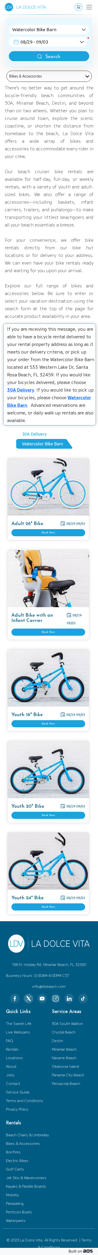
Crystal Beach (63, 1031)
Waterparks (15, 1220)
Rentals (12, 1049)
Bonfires (13, 1151)
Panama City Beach (68, 1074)
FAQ (9, 1040)
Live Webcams (18, 1031)
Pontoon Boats (19, 1211)
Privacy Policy (17, 1109)
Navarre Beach (64, 1057)
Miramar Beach (64, 1049)
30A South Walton (67, 1023)
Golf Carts (15, 1168)
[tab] (36, 434)
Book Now (48, 532)
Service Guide (17, 1091)
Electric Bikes (17, 1160)
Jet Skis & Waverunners (26, 1177)
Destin (57, 1040)
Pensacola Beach (66, 1083)
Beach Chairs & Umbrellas (27, 1134)
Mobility (12, 1194)
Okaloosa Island (65, 1066)
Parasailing (15, 1203)
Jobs (10, 1074)
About (11, 1066)
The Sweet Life (18, 1023)
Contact (13, 1083)
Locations (14, 1057)
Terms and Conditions (24, 1100)
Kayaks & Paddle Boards (26, 1186)
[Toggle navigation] (87, 7)
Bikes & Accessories (23, 1143)
